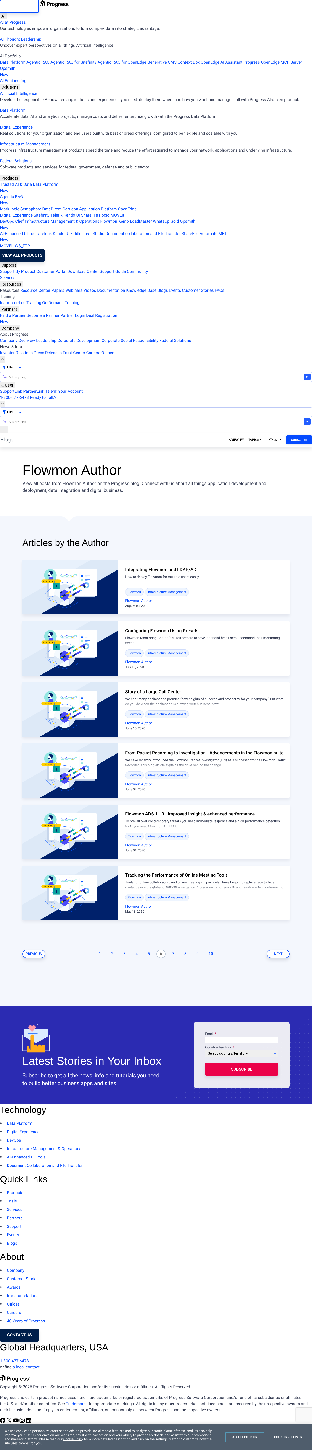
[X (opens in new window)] (9, 1421)
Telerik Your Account (64, 391)
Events (175, 290)
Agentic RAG (38, 62)
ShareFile (89, 215)
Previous (34, 954)
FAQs (219, 290)
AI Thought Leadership (20, 39)
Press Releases (48, 353)
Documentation (111, 290)
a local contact (26, 1367)
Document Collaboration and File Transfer (45, 1165)
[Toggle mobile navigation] (4, 429)
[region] (156, 1437)
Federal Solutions (16, 161)
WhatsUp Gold (166, 221)
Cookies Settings (288, 1437)
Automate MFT (113, 236)
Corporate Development (78, 340)
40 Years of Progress (26, 1321)
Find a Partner (13, 315)
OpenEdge (127, 209)
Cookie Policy (73, 1439)
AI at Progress (13, 22)
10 (211, 954)
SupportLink (11, 391)
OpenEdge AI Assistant (222, 62)
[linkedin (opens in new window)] (29, 1421)
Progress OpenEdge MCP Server (272, 62)
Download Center (83, 271)
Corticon (70, 209)
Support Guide (113, 271)
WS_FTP (22, 246)
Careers (93, 353)
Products (9, 178)
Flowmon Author (138, 601)
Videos (89, 290)
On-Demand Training (60, 302)
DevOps (7, 221)
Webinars (73, 290)
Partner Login (73, 315)
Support (8, 265)
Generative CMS (162, 62)
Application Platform (98, 209)
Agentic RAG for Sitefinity (73, 62)
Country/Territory (218, 1047)
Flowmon (108, 221)
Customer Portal (51, 271)
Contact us (19, 1335)
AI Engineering (13, 80)
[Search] (2, 359)
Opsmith (8, 71)
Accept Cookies (244, 1437)
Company (10, 328)
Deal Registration (58, 318)
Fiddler (76, 233)
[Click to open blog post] (70, 587)
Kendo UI (71, 215)
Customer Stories (198, 290)
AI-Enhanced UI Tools (19, 233)
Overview (236, 439)
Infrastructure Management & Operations (62, 221)
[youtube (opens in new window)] (16, 1421)
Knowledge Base (141, 290)
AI (3, 16)
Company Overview (17, 340)
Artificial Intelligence (18, 93)
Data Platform (13, 62)
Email (209, 1034)
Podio (104, 215)
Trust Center (74, 353)
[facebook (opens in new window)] (3, 1421)
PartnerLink (33, 391)
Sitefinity (41, 215)
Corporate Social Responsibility (130, 340)
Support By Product (17, 271)
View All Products (22, 255)
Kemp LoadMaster (135, 221)
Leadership (46, 340)
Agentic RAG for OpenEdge (122, 62)
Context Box (188, 62)
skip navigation (19, 6)
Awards (14, 1287)
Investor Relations (16, 353)
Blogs (163, 290)
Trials (12, 1201)
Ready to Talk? (43, 397)
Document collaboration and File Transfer (142, 233)
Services (8, 277)
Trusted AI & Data (16, 184)
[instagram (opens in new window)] (22, 1421)
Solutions (10, 87)
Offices (107, 353)
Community (137, 271)
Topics (253, 439)
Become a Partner (43, 315)
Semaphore (30, 209)
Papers (57, 290)
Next (278, 954)
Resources (11, 284)
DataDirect (51, 209)
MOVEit (117, 215)
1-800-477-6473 (14, 397)
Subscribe (299, 440)
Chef (19, 221)
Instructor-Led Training (20, 302)
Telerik (56, 215)
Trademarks (76, 1403)
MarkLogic (9, 209)
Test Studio (94, 233)
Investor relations (22, 1295)
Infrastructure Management (25, 144)
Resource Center (35, 290)
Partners (9, 309)
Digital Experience (16, 127)
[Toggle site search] (2, 404)
